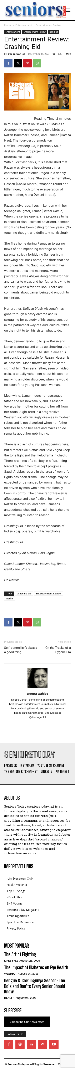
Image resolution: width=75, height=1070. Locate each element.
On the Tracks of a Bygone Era (58, 650)
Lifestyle (11, 960)
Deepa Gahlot (16, 53)
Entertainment (23, 25)
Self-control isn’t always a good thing (20, 650)
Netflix (9, 598)
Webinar (10, 973)
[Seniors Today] (35, 10)
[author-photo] (38, 688)
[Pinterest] (27, 63)
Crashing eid (24, 593)
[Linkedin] (31, 1044)
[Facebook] (8, 63)
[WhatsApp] (37, 63)
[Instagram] (20, 1044)
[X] (18, 63)
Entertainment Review (48, 25)
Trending (53, 31)
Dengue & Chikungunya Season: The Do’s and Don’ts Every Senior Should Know (34, 986)
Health (9, 997)
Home (7, 25)
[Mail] (42, 1044)
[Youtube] (54, 1044)
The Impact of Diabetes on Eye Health (36, 967)
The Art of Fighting (20, 954)
